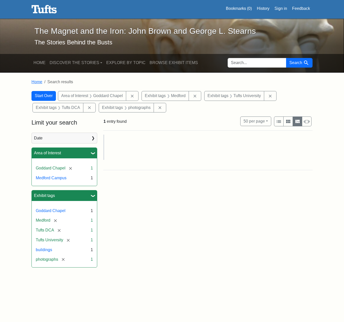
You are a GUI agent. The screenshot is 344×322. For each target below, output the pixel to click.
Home (39, 63)
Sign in (280, 8)
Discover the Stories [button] (74, 63)
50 (254, 121)
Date (38, 138)
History (263, 8)
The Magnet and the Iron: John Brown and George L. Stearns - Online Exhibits (44, 9)
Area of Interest (47, 153)
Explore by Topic (126, 63)
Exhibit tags (44, 195)
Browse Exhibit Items (174, 63)
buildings (44, 250)
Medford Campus (51, 178)
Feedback (301, 8)
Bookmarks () (239, 8)
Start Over (44, 96)
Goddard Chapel (50, 211)
